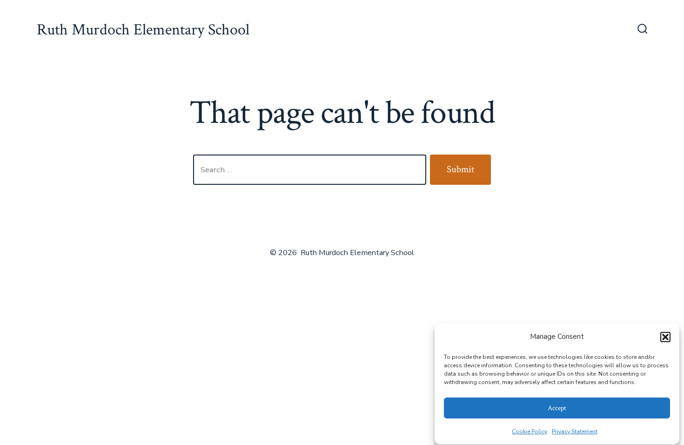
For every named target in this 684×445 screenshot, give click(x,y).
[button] (665, 337)
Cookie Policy (529, 431)
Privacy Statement (574, 431)
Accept (557, 408)
